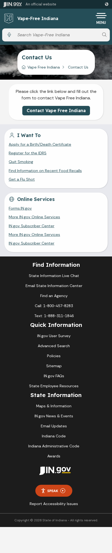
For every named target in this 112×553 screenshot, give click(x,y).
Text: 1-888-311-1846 (54, 315)
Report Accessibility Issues (54, 503)
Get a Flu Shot (22, 179)
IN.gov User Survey (54, 335)
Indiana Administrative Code (53, 446)
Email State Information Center (54, 285)
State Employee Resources (54, 385)
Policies (54, 355)
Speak (52, 490)
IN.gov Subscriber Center (31, 225)
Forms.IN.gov (20, 208)
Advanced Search (54, 345)
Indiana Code (54, 436)
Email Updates (54, 426)
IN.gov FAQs (54, 375)
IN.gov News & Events (54, 416)
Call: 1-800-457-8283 (54, 305)
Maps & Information (53, 406)
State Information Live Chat (54, 275)
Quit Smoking (21, 161)
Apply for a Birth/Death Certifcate (40, 144)
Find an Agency (54, 295)
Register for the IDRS (27, 153)
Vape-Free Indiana (37, 18)
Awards (53, 456)
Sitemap (54, 365)
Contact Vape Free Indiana (56, 110)
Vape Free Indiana (43, 67)
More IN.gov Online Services (34, 216)
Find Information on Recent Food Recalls (45, 170)
